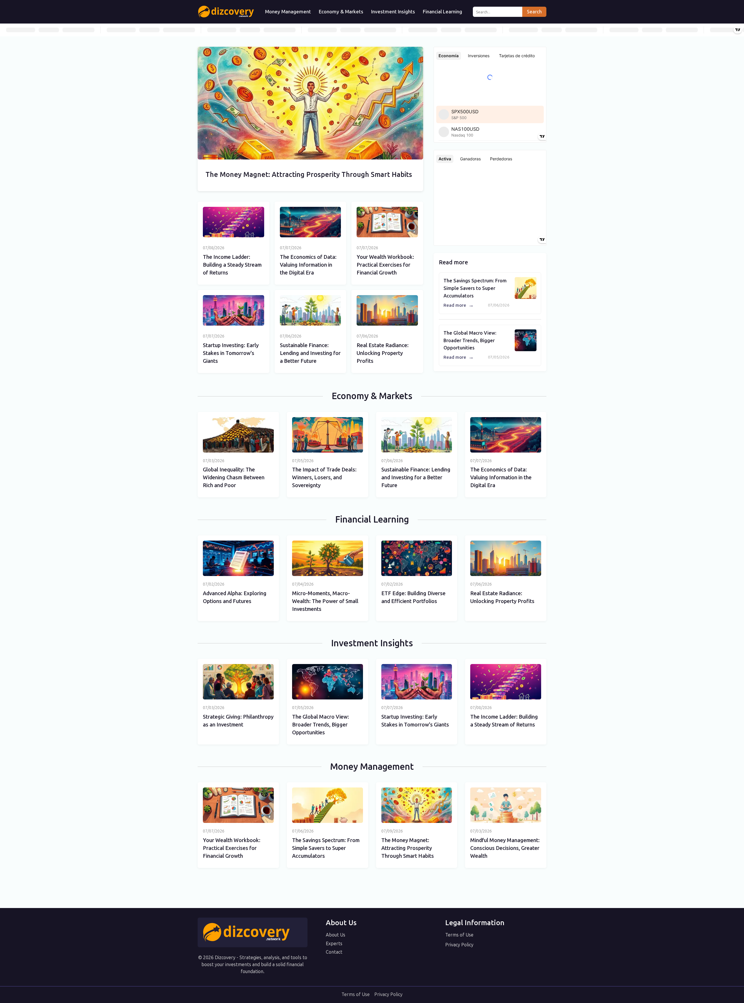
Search (534, 12)
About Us (335, 935)
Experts (334, 943)
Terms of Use (459, 935)
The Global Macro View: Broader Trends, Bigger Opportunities (469, 340)
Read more (458, 305)
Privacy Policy (459, 945)
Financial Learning (442, 12)
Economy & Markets (341, 12)
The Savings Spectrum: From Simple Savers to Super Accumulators (475, 288)
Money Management (288, 12)
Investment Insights (393, 12)
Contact (334, 952)
